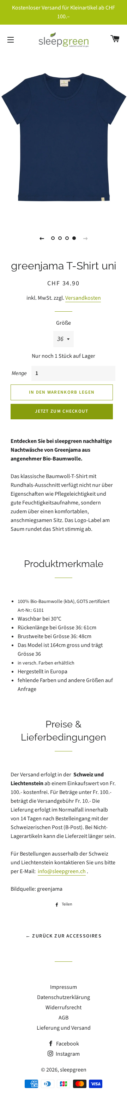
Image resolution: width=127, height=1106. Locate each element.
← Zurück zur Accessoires (63, 936)
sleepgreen (73, 1070)
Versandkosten (83, 298)
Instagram (67, 1054)
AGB (63, 1018)
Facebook (67, 1044)
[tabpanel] (63, 137)
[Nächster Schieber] (85, 238)
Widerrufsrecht (63, 1007)
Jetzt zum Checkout (61, 411)
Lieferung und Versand (64, 1028)
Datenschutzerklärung (63, 997)
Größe (63, 323)
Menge (19, 373)
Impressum (63, 987)
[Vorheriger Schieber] (41, 238)
